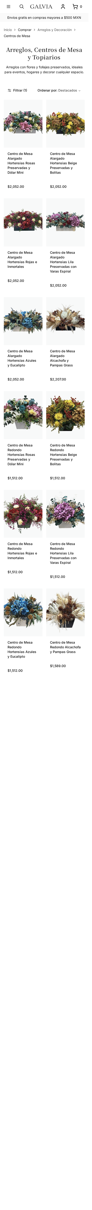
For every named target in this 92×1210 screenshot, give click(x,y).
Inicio (8, 30)
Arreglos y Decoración (55, 30)
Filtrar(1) (20, 90)
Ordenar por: (57, 90)
